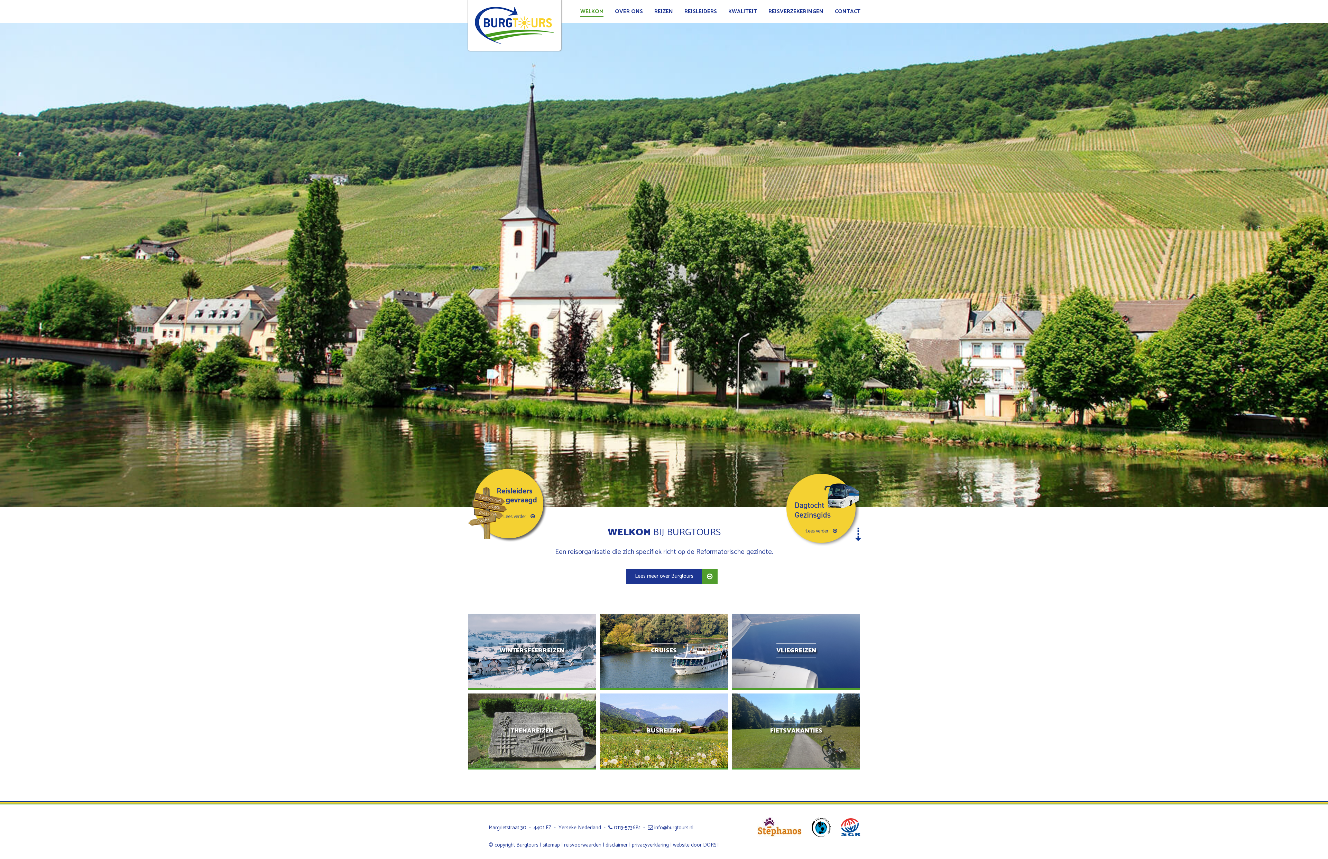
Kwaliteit (742, 11)
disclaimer (617, 845)
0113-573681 (626, 827)
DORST (711, 845)
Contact (847, 11)
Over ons (629, 11)
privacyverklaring (650, 845)
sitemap (551, 845)
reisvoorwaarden (582, 845)
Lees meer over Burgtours (664, 576)
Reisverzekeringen (795, 11)
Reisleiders (700, 11)
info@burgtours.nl (673, 827)
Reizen (663, 11)
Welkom (591, 11)
